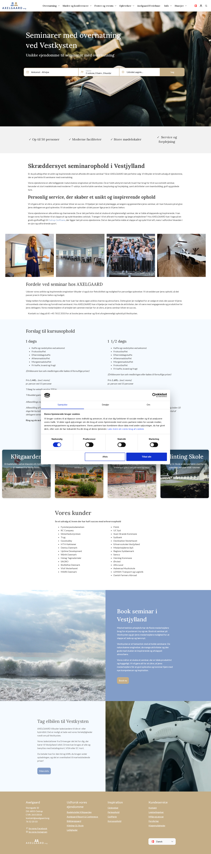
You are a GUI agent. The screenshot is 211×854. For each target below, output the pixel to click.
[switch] (89, 445)
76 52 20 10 (31, 821)
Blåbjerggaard (74, 821)
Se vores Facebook (38, 828)
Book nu (123, 680)
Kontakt (153, 807)
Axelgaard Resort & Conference (82, 816)
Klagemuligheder (157, 825)
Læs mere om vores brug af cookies (126, 429)
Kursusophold (114, 821)
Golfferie (112, 816)
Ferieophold (113, 812)
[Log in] (201, 5)
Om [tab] (148, 404)
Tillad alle (146, 456)
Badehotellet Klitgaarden (79, 812)
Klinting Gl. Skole (75, 825)
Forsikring (154, 821)
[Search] (206, 5)
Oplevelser (113, 807)
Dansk (159, 841)
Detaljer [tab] (105, 404)
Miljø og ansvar (156, 816)
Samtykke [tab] (62, 404)
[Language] (195, 5)
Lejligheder (72, 830)
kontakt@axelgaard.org (37, 818)
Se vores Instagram (38, 831)
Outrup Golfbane (56, 220)
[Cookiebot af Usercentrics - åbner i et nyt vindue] (154, 395)
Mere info (44, 771)
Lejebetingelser (156, 812)
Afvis (105, 456)
